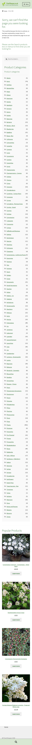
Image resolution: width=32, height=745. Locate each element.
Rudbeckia (10, 452)
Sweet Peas (10, 483)
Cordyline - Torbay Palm (14, 194)
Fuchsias (9, 268)
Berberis (9, 122)
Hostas (9, 319)
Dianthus (9, 245)
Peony (8, 398)
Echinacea (10, 248)
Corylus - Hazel (11, 207)
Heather (9, 289)
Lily (8, 350)
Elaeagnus (10, 251)
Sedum (9, 462)
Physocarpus (10, 415)
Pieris (8, 418)
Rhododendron (11, 445)
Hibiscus (9, 313)
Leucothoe (10, 343)
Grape (8, 279)
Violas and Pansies (12, 506)
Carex (8, 153)
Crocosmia (10, 224)
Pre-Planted (10, 435)
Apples (9, 102)
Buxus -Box (10, 136)
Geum (8, 272)
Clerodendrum (11, 190)
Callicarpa (10, 139)
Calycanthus (10, 142)
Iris (8, 326)
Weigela (9, 510)
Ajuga (8, 91)
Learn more (16, 573)
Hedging (9, 299)
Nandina (9, 377)
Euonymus (10, 258)
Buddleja (9, 132)
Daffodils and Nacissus (13, 231)
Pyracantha (10, 442)
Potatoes (9, 428)
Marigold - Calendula (13, 370)
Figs (8, 265)
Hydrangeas (10, 323)
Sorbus (9, 469)
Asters (8, 112)
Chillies (9, 177)
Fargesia (9, 262)
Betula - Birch (11, 126)
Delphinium (10, 238)
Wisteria (9, 513)
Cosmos (9, 210)
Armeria (9, 109)
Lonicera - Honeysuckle (14, 357)
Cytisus (9, 228)
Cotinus (9, 214)
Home (5, 11)
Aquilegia (9, 105)
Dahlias (9, 234)
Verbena (9, 496)
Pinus (8, 421)
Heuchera (9, 309)
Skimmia (9, 466)
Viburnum (9, 500)
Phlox (8, 408)
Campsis (9, 149)
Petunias (9, 401)
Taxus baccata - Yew (12, 486)
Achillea (9, 85)
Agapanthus (10, 88)
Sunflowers (10, 479)
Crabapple (10, 221)
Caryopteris (10, 156)
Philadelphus (11, 404)
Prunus (9, 438)
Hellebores (10, 302)
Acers (8, 81)
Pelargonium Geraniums (14, 391)
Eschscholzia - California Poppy (16, 255)
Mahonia (9, 367)
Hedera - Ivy (10, 296)
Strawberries (10, 476)
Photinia (9, 411)
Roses (8, 449)
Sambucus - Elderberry (13, 459)
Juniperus (10, 330)
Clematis (9, 187)
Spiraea (9, 472)
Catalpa (9, 160)
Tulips (8, 493)
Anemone (9, 98)
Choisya (9, 180)
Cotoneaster (10, 217)
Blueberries (10, 129)
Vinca (8, 503)
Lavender (9, 336)
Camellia (9, 146)
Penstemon (10, 394)
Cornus (9, 200)
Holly (8, 316)
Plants (9, 425)
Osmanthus (10, 381)
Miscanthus (10, 374)
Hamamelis (10, 282)
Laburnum (10, 333)
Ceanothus (10, 163)
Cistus (8, 183)
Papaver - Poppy (11, 384)
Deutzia (9, 241)
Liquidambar (10, 353)
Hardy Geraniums (12, 285)
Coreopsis (10, 197)
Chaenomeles (11, 170)
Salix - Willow (11, 455)
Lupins (9, 360)
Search (16, 742)
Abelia (8, 78)
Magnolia (9, 364)
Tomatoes (10, 489)
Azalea (9, 115)
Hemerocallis (11, 306)
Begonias (9, 119)
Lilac (8, 347)
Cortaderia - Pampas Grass (15, 204)
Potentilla (10, 432)
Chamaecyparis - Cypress (14, 173)
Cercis (8, 166)
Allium (9, 95)
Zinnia (8, 517)
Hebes (8, 292)
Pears (8, 387)
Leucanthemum (11, 340)
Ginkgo (9, 275)
